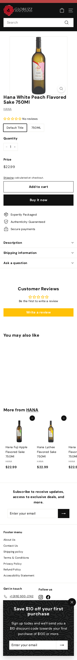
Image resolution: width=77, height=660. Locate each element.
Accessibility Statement (18, 575)
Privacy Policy (12, 563)
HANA (7, 109)
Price (7, 159)
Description (12, 243)
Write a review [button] (38, 312)
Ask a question (15, 263)
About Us (9, 539)
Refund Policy (12, 569)
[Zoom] (61, 88)
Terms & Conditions (16, 557)
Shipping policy (13, 551)
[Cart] (62, 10)
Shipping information (20, 253)
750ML (36, 128)
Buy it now (38, 200)
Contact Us (10, 545)
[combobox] (38, 22)
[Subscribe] (62, 645)
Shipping (8, 177)
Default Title (15, 128)
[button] (12, 119)
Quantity (10, 138)
